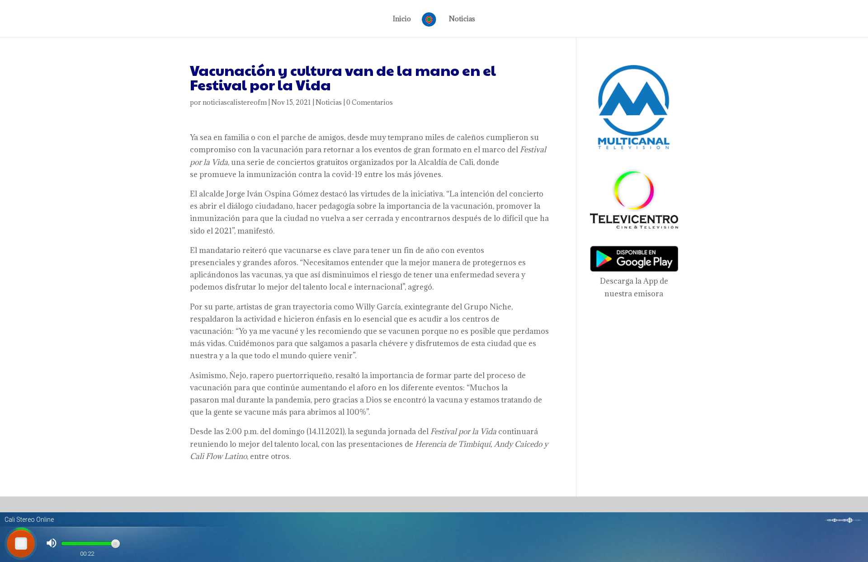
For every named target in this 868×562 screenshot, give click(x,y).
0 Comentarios (369, 102)
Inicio (402, 19)
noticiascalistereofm (235, 102)
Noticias (462, 19)
